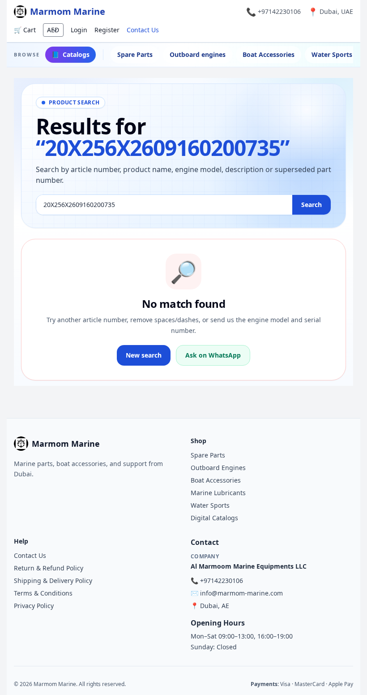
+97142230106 (279, 11)
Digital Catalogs (214, 518)
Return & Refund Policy (48, 568)
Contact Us (143, 30)
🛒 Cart (25, 30)
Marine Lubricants (218, 492)
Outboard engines (198, 54)
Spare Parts (135, 54)
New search (144, 355)
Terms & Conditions (43, 593)
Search (311, 204)
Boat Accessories (268, 54)
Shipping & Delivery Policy (53, 580)
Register (106, 30)
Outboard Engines (218, 467)
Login (79, 30)
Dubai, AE (214, 605)
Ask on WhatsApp (213, 355)
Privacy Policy (34, 605)
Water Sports (210, 505)
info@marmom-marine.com (241, 593)
